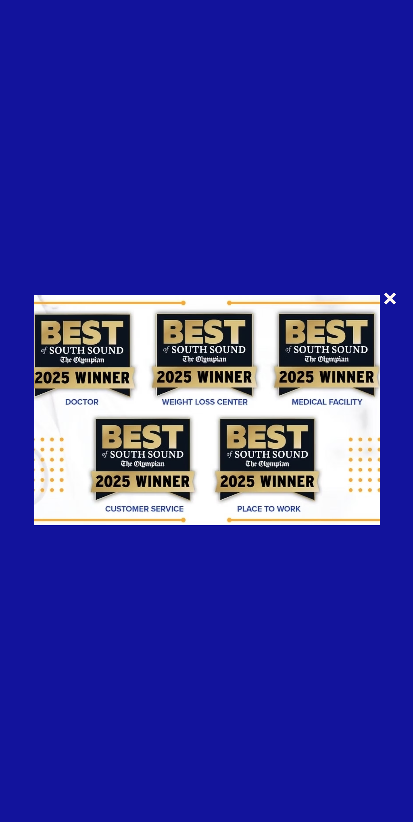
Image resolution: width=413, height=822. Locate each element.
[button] (390, 298)
